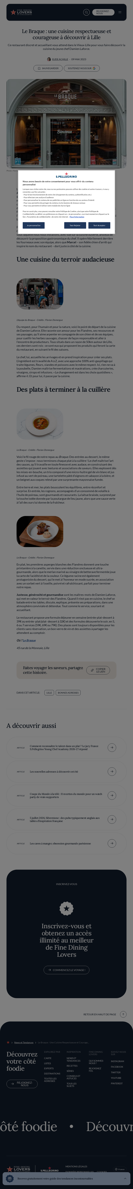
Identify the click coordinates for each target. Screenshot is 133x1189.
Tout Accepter (99, 225)
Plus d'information (77, 217)
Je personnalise (34, 225)
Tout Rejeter (75, 225)
